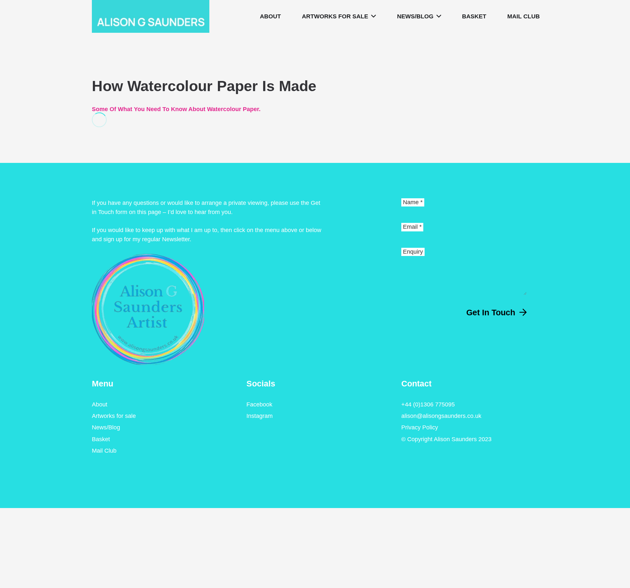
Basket (101, 439)
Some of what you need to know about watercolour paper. (176, 109)
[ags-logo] (150, 16)
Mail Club (104, 450)
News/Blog (106, 427)
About (99, 404)
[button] (372, 16)
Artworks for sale (114, 416)
